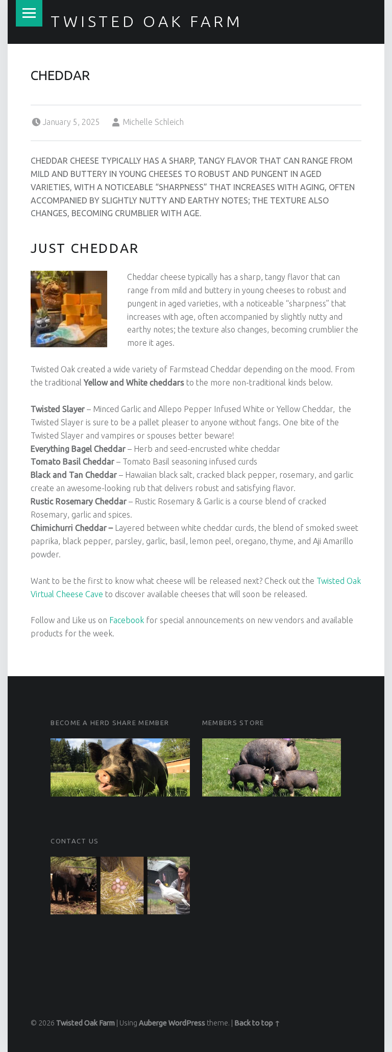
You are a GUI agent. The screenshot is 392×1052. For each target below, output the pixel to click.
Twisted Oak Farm (146, 21)
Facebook (126, 620)
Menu (29, 13)
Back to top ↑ (257, 1023)
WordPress (186, 1023)
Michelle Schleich (153, 121)
